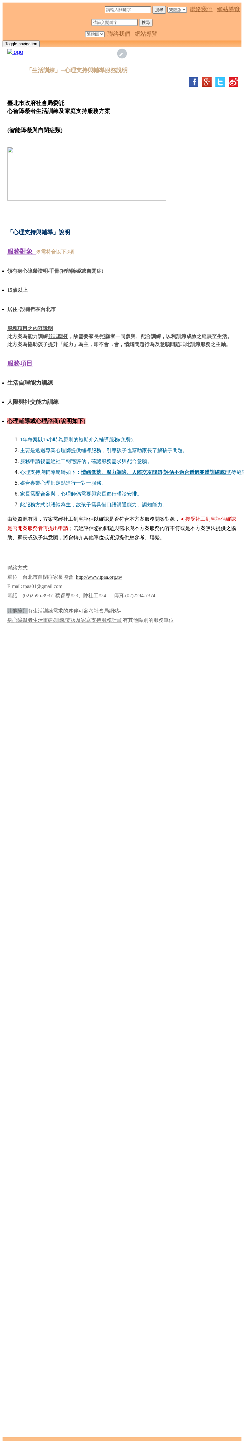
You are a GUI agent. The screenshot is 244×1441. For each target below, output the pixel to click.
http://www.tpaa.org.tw (99, 577)
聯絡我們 (201, 9)
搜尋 (159, 9)
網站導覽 (228, 9)
